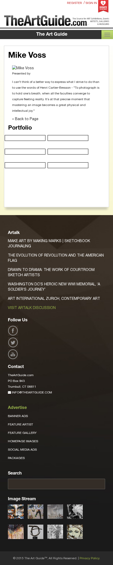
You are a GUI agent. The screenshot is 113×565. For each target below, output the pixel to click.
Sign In (91, 3)
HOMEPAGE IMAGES (23, 441)
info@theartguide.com (31, 392)
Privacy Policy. (90, 558)
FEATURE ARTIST (20, 424)
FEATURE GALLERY (22, 433)
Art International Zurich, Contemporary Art (54, 298)
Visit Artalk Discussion (32, 308)
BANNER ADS (18, 416)
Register (74, 3)
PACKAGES (16, 458)
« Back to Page (25, 119)
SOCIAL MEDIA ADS (22, 449)
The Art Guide (51, 34)
